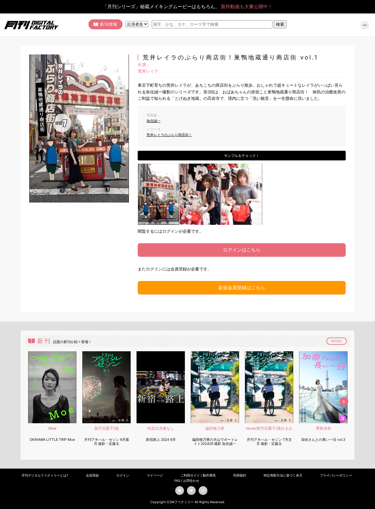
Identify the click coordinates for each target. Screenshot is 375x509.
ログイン (122, 475)
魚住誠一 (153, 121)
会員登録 (92, 475)
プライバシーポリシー (336, 475)
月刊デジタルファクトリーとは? (44, 475)
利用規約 (239, 475)
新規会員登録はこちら (241, 287)
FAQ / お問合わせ (186, 481)
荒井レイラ (148, 71)
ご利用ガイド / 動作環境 (198, 475)
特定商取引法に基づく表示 (283, 475)
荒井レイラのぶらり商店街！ (169, 135)
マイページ (155, 475)
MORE (336, 341)
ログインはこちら (241, 250)
